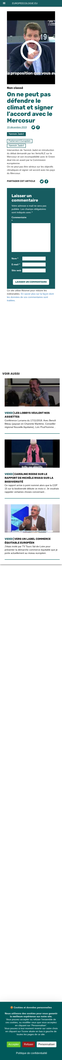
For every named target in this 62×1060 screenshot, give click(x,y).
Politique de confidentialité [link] (31, 1053)
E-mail (16, 264)
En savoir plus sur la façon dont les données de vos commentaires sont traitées (30, 297)
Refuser (28, 1044)
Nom (15, 258)
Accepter (13, 1044)
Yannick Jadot (16, 134)
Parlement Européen (20, 141)
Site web (16, 270)
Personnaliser (46, 1044)
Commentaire (17, 219)
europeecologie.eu (25, 3)
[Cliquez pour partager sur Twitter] (33, 127)
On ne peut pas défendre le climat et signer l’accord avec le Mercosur (30, 107)
